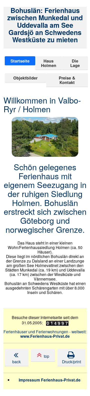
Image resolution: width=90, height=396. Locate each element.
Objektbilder (25, 78)
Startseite (20, 61)
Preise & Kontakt (67, 80)
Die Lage (75, 63)
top (45, 356)
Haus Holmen (48, 63)
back (16, 358)
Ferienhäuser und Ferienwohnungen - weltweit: (45, 334)
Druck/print (71, 358)
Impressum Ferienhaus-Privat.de (49, 380)
